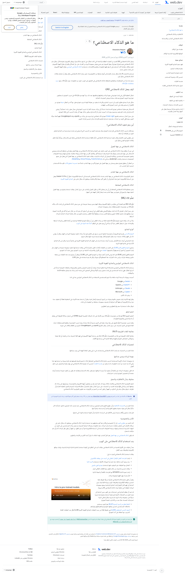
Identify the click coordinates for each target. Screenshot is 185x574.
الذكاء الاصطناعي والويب (177, 12)
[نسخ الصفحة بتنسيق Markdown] (89, 41)
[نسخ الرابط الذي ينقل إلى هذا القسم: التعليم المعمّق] (124, 312)
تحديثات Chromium (58, 555)
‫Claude (127, 288)
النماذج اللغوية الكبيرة (67, 179)
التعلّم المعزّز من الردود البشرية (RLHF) (119, 504)
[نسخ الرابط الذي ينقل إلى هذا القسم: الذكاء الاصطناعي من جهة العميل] (109, 146)
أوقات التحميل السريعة (160, 12)
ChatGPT (126, 285)
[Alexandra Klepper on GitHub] (124, 53)
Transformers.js (96, 159)
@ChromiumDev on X (25, 552)
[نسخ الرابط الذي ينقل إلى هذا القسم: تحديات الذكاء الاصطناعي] (110, 344)
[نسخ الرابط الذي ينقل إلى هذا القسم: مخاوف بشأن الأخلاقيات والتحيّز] (109, 379)
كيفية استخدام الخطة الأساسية (119, 2)
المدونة (106, 2)
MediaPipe (75, 159)
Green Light (110, 116)
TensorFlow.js (85, 159)
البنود (155, 570)
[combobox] (37, 2)
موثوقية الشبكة (65, 12)
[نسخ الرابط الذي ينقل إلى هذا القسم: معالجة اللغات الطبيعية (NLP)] (110, 331)
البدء (9, 27)
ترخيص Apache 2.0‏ (64, 534)
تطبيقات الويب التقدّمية (111, 12)
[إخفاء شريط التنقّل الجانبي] (162, 570)
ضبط (62, 102)
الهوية (123, 12)
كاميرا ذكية (90, 462)
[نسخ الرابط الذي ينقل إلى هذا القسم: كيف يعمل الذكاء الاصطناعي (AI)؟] (103, 89)
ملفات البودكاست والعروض (57, 561)
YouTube (29, 555)
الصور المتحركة (45, 12)
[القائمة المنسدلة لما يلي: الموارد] (152, 2)
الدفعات (99, 12)
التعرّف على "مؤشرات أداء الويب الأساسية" (139, 12)
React (55, 12)
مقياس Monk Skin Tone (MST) (101, 396)
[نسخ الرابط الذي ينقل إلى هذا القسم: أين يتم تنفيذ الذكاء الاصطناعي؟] (105, 125)
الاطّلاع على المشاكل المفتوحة (89, 555)
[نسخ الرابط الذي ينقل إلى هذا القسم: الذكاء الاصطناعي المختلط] (113, 185)
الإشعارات (90, 12)
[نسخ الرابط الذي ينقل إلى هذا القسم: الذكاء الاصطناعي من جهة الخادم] (109, 172)
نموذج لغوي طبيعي (97, 465)
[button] (172, 100)
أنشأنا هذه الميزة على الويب (84, 223)
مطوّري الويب (121, 423)
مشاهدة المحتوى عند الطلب (107, 20)
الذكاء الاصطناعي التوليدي (74, 67)
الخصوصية (149, 570)
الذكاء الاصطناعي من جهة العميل (119, 435)
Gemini (127, 281)
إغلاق (21, 27)
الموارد (156, 2)
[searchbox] (172, 18)
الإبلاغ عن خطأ (92, 552)
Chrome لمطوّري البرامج (57, 552)
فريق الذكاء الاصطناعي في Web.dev (122, 522)
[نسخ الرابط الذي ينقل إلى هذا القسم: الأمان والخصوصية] (119, 419)
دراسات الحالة (96, 2)
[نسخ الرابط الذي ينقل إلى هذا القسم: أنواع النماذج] (123, 229)
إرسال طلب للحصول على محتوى (68, 519)
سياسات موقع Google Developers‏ (122, 536)
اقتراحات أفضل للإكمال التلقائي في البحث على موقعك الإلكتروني (108, 458)
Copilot (127, 292)
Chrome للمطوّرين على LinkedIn (23, 558)
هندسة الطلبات (98, 364)
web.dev (131, 35)
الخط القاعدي (135, 2)
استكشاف (145, 2)
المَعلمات (104, 250)
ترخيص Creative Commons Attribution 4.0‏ (108, 534)
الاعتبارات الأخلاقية (119, 406)
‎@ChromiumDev (82, 519)
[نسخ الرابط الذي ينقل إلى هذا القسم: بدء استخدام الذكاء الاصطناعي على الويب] (97, 441)
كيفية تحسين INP (78, 12)
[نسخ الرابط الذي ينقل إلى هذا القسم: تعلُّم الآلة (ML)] (119, 198)
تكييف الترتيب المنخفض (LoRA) (120, 510)
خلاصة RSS (29, 561)
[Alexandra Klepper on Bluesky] (122, 53)
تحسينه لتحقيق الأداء (71, 163)
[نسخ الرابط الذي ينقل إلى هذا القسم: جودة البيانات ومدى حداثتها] (112, 357)
